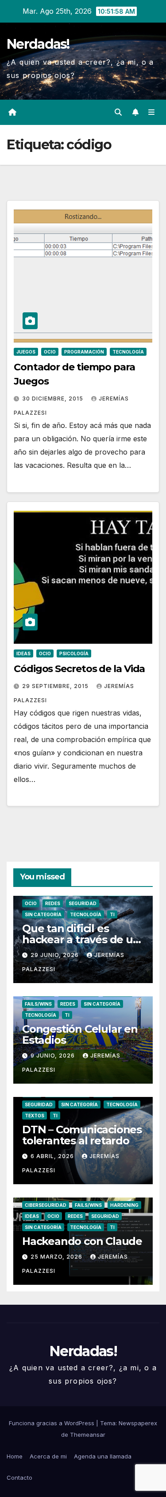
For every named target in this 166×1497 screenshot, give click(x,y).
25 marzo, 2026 (57, 1256)
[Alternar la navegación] (151, 112)
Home (15, 1456)
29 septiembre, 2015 (56, 686)
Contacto (19, 1477)
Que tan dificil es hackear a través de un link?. (81, 939)
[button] (118, 112)
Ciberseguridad (45, 1205)
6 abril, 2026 (53, 1156)
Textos (34, 1115)
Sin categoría (43, 914)
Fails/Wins (38, 1004)
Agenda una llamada (102, 1456)
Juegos (25, 351)
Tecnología (128, 351)
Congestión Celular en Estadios (80, 1034)
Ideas (23, 653)
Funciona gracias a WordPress (52, 1423)
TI (112, 914)
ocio (50, 351)
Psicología (74, 653)
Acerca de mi (48, 1456)
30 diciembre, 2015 (53, 398)
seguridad (83, 903)
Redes (52, 903)
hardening (124, 1205)
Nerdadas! (38, 44)
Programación (84, 351)
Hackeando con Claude (82, 1241)
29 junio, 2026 (56, 955)
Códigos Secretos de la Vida (79, 669)
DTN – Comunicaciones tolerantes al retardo (82, 1135)
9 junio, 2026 (54, 1055)
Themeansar (87, 1434)
